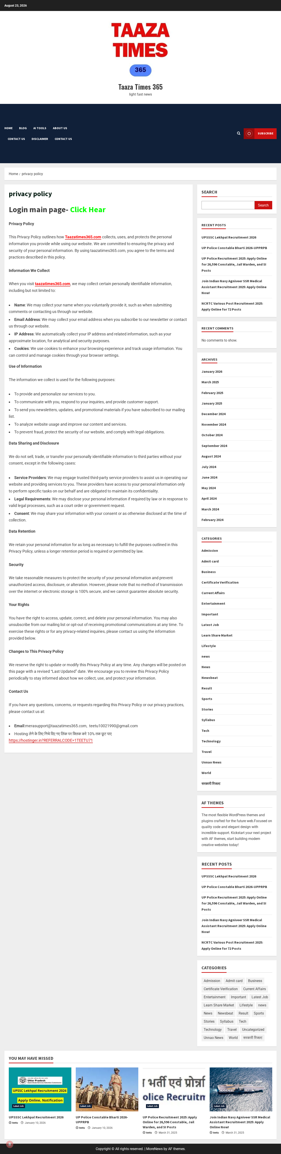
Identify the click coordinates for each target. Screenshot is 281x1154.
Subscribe (265, 133)
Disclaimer (40, 139)
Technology (211, 741)
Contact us (16, 139)
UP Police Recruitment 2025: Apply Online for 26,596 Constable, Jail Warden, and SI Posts (234, 264)
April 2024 (209, 498)
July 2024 (209, 467)
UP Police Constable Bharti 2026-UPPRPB (234, 248)
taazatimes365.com (52, 283)
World (206, 773)
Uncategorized (253, 1029)
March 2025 (210, 382)
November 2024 (214, 424)
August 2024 (211, 456)
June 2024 (209, 477)
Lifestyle (209, 646)
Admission (210, 550)
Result (207, 688)
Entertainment (213, 603)
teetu (15, 1122)
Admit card (210, 561)
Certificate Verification (220, 582)
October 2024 (212, 435)
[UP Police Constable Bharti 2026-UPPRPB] (107, 1089)
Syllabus (208, 720)
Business (209, 572)
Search (209, 192)
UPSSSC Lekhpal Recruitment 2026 (229, 237)
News (206, 667)
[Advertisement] (144, 133)
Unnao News (212, 762)
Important (210, 614)
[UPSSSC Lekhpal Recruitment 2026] (40, 1089)
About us (60, 128)
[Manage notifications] (9, 1144)
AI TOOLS (39, 128)
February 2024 (212, 519)
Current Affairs (213, 593)
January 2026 (212, 371)
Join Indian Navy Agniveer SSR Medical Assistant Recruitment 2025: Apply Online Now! (234, 287)
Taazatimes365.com (83, 237)
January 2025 (212, 403)
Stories (207, 709)
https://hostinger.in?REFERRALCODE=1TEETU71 (51, 740)
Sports (207, 698)
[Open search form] (238, 133)
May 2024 (209, 488)
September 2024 (214, 445)
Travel (207, 751)
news (206, 656)
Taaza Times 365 (140, 87)
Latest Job (210, 624)
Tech (205, 730)
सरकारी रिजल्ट (211, 783)
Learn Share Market (217, 635)
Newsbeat (210, 677)
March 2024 (210, 509)
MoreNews (154, 1149)
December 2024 (213, 414)
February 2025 (212, 393)
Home (8, 128)
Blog (23, 128)
